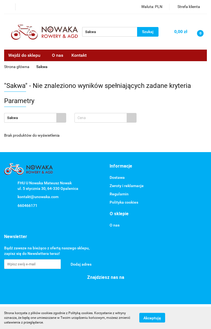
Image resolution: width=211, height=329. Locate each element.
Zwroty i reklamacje (127, 186)
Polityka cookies (124, 202)
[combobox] (105, 118)
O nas (57, 55)
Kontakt (79, 55)
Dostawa (117, 177)
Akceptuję (152, 318)
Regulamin (119, 194)
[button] (121, 166)
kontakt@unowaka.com (38, 197)
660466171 (27, 205)
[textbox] (100, 118)
